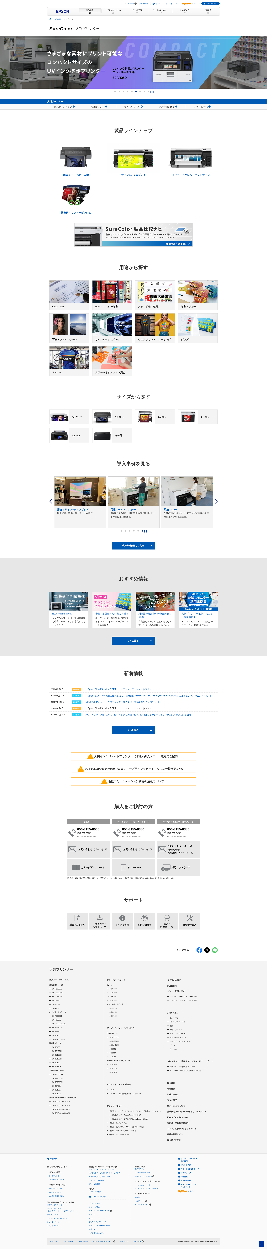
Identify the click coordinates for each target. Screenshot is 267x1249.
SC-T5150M (56, 1090)
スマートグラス (94, 1207)
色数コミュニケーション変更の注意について (134, 781)
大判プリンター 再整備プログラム (183, 1067)
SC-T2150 (56, 1063)
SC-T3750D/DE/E (58, 1039)
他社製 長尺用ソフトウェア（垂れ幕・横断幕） (127, 1127)
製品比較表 (172, 986)
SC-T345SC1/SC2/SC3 (61, 1105)
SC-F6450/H (114, 1045)
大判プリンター (61, 969)
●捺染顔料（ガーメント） (179, 853)
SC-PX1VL (56, 1004)
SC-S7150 (113, 1016)
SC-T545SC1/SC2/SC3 (61, 1101)
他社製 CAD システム (118, 1123)
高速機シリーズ (55, 1043)
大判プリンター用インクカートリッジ (184, 997)
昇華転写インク (112, 1033)
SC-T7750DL (57, 1028)
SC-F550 (112, 1053)
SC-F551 (112, 1049)
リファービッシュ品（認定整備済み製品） (186, 1071)
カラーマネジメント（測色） (119, 1084)
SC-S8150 (113, 1012)
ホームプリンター (55, 1176)
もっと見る (133, 640)
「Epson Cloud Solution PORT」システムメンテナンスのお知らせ (119, 689)
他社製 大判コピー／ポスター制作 (122, 1131)
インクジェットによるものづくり (146, 1188)
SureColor (60, 28)
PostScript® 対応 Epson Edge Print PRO (125, 1115)
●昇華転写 (172, 850)
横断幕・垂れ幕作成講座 (178, 1123)
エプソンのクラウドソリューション (182, 1129)
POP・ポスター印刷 (177, 1022)
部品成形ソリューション (143, 1176)
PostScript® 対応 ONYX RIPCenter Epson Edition (128, 1119)
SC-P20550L (57, 989)
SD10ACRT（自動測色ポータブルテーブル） (126, 1094)
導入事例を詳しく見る (133, 545)
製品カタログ (173, 1094)
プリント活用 (186, 1165)
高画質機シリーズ (56, 985)
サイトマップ (54, 1241)
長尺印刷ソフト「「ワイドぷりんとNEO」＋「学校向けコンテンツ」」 (136, 1111)
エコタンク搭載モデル (56, 1196)
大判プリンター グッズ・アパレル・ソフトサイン (106, 1173)
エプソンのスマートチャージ (57, 1205)
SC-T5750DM (57, 1082)
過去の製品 (172, 1100)
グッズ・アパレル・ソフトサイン (121, 1028)
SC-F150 (112, 1057)
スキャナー (93, 1218)
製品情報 (53, 1159)
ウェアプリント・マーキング (181, 1041)
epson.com (137, 1241)
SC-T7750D (56, 1032)
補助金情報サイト (175, 1134)
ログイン (195, 3)
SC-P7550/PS (57, 997)
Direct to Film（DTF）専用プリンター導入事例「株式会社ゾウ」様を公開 (122, 702)
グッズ (172, 1045)
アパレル (173, 1049)
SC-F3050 (113, 1064)
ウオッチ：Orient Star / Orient (99, 1211)
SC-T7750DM (57, 1078)
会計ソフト (93, 1229)
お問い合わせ (143, 3)
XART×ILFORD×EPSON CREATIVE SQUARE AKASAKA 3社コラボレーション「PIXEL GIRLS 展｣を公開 (138, 715)
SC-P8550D (56, 1020)
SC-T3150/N (57, 1059)
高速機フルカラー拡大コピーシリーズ (63, 1097)
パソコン (92, 1214)
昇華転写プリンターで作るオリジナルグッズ (186, 1111)
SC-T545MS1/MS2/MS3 (61, 1109)
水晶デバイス (139, 1201)
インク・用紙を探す (176, 991)
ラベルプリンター (53, 1226)
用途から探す (173, 1012)
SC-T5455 (56, 1047)
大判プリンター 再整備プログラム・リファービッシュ (191, 1061)
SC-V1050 (113, 993)
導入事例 (171, 1083)
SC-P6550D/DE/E (59, 1024)
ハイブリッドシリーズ (57, 1012)
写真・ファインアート (178, 1034)
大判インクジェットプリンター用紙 (183, 1000)
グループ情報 (129, 3)
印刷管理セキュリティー (97, 1233)
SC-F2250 (113, 1068)
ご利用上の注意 (83, 1241)
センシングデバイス (142, 1204)
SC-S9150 (113, 1008)
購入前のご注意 (174, 1140)
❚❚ (152, 91)
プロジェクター (94, 1203)
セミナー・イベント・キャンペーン (167, 4)
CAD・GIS (174, 1018)
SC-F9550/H (114, 1041)
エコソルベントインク (115, 1004)
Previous (50, 501)
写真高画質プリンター (56, 1179)
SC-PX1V (55, 1008)
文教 (171, 1026)
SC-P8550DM (57, 1074)
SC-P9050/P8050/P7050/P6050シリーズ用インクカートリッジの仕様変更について (133, 769)
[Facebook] (199, 951)
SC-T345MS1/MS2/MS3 (61, 1113)
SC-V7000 (113, 989)
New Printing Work (176, 1106)
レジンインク (112, 996)
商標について (124, 1241)
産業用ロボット (140, 1169)
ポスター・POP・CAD (59, 980)
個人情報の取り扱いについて (103, 1241)
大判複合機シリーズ (56, 1070)
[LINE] (215, 951)
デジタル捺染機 (94, 1184)
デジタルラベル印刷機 (96, 1180)
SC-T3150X (56, 1067)
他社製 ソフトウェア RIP (119, 1135)
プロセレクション (55, 1192)
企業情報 (184, 1177)
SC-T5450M (56, 1086)
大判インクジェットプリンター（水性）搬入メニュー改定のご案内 (134, 756)
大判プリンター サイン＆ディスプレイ (102, 1169)
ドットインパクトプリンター (57, 1218)
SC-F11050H (114, 1037)
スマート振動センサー (142, 1172)
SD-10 (111, 1090)
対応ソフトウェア (114, 1106)
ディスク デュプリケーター (98, 1222)
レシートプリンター (54, 1222)
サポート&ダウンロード (190, 1169)
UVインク (110, 985)
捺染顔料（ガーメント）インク (118, 1060)
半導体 (137, 1197)
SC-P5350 (56, 1001)
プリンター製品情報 (99, 1197)
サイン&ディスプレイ (116, 980)
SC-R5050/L (114, 1000)
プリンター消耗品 (95, 1192)
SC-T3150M (56, 1094)
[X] (207, 951)
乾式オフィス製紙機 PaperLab (99, 1225)
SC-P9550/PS (57, 993)
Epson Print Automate (177, 1117)
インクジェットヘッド (142, 1185)
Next (216, 501)
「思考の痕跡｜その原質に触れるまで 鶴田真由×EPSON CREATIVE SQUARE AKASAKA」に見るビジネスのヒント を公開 (148, 695)
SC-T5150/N (57, 1055)
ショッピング (186, 1173)
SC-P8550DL (57, 1016)
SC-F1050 (113, 1072)
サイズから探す (174, 980)
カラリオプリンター (55, 1188)
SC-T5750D (56, 1036)
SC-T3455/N (57, 1051)
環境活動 (171, 1089)
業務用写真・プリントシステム (99, 1176)
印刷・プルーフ (176, 1030)
